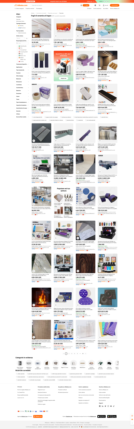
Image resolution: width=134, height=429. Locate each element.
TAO (78, 422)
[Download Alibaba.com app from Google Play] (112, 416)
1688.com (53, 422)
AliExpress (47, 422)
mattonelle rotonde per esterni (65, 379)
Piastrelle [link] (61, 13)
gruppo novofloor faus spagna (52, 117)
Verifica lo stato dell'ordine (104, 395)
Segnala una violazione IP (84, 400)
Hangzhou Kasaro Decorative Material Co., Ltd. (107, 112)
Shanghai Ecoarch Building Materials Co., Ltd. (63, 110)
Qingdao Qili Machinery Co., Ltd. (38, 213)
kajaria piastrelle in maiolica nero (39, 120)
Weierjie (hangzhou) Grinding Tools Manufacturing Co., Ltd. (63, 150)
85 (82, 353)
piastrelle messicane (22, 379)
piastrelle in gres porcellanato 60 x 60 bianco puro (38, 373)
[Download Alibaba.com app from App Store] (101, 416)
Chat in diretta (82, 392)
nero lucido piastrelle (91, 120)
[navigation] (22, 183)
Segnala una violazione (83, 403)
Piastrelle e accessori (52, 13)
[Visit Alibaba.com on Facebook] (100, 406)
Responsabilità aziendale (22, 395)
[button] (81, 5)
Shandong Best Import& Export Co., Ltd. (106, 150)
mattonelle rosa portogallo (35, 379)
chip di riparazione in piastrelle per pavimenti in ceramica (86, 117)
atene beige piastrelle (37, 117)
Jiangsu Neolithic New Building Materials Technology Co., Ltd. (85, 110)
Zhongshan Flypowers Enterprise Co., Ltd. (63, 45)
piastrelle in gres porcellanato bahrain (106, 373)
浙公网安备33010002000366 (89, 426)
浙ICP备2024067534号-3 (102, 426)
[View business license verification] (79, 427)
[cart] (100, 5)
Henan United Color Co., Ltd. (104, 181)
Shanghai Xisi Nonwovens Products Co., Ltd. (85, 46)
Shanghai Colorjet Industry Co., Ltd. (61, 280)
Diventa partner (102, 400)
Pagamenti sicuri (41, 389)
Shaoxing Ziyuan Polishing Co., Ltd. (39, 77)
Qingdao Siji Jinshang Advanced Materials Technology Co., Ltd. (85, 213)
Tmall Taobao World (60, 422)
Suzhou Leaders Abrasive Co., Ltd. (83, 150)
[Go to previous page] (63, 353)
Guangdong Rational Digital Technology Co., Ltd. (107, 248)
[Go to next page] (85, 353)
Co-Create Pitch (21, 392)
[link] (132, 416)
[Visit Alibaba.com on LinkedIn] (102, 406)
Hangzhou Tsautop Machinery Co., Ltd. (84, 283)
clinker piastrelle (21, 373)
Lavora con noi (20, 397)
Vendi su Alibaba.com (103, 389)
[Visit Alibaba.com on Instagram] (108, 406)
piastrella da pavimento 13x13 (76, 373)
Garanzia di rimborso (42, 392)
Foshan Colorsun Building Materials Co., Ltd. (85, 182)
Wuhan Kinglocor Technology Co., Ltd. (62, 247)
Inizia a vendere (102, 392)
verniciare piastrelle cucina (100, 376)
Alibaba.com (93, 416)
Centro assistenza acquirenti (85, 389)
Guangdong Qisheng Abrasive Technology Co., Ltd (85, 77)
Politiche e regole (41, 404)
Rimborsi (80, 397)
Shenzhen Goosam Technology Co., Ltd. (40, 247)
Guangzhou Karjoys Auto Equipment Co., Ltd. (41, 111)
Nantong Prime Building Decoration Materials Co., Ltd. (41, 280)
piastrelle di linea (70, 120)
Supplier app (69, 416)
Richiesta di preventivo (63, 392)
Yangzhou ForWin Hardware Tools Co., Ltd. (107, 213)
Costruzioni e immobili (41, 13)
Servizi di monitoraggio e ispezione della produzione (46, 401)
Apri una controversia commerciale (86, 395)
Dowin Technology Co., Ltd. (37, 181)
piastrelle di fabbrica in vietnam (57, 120)
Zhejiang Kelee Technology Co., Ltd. (105, 46)
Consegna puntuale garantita (44, 395)
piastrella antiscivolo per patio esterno (36, 376)
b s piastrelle (80, 120)
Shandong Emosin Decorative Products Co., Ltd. (85, 249)
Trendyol (82, 422)
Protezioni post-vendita (43, 397)
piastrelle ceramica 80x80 (50, 379)
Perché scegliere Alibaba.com (23, 389)
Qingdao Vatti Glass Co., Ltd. (38, 45)
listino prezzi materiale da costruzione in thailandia (81, 376)
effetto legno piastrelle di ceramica (59, 373)
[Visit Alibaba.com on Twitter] (105, 406)
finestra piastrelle (21, 376)
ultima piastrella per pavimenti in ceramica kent (57, 376)
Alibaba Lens (24, 416)
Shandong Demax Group (103, 79)
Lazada (67, 422)
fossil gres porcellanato (66, 117)
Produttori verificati (62, 389)
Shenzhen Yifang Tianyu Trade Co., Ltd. (62, 181)
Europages (87, 422)
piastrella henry (105, 117)
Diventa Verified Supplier (104, 397)
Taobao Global (73, 422)
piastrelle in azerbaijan (90, 373)
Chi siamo (19, 386)
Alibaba (32, 13)
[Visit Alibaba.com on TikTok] (114, 406)
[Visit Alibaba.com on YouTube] (111, 406)
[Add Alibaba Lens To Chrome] (38, 416)
